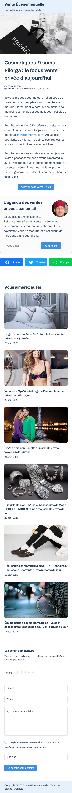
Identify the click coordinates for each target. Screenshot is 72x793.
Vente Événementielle (24, 4)
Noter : (8, 672)
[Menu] (66, 6)
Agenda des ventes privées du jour (28, 89)
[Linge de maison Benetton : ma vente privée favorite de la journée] (36, 425)
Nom (10, 688)
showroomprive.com (29, 135)
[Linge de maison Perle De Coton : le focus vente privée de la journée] (36, 311)
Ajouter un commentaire (20, 711)
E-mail (11, 699)
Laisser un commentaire (21, 768)
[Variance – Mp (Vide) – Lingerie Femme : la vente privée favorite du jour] (36, 368)
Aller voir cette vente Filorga (36, 187)
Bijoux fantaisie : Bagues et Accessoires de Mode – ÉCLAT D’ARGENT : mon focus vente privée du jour (35, 509)
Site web (11, 757)
